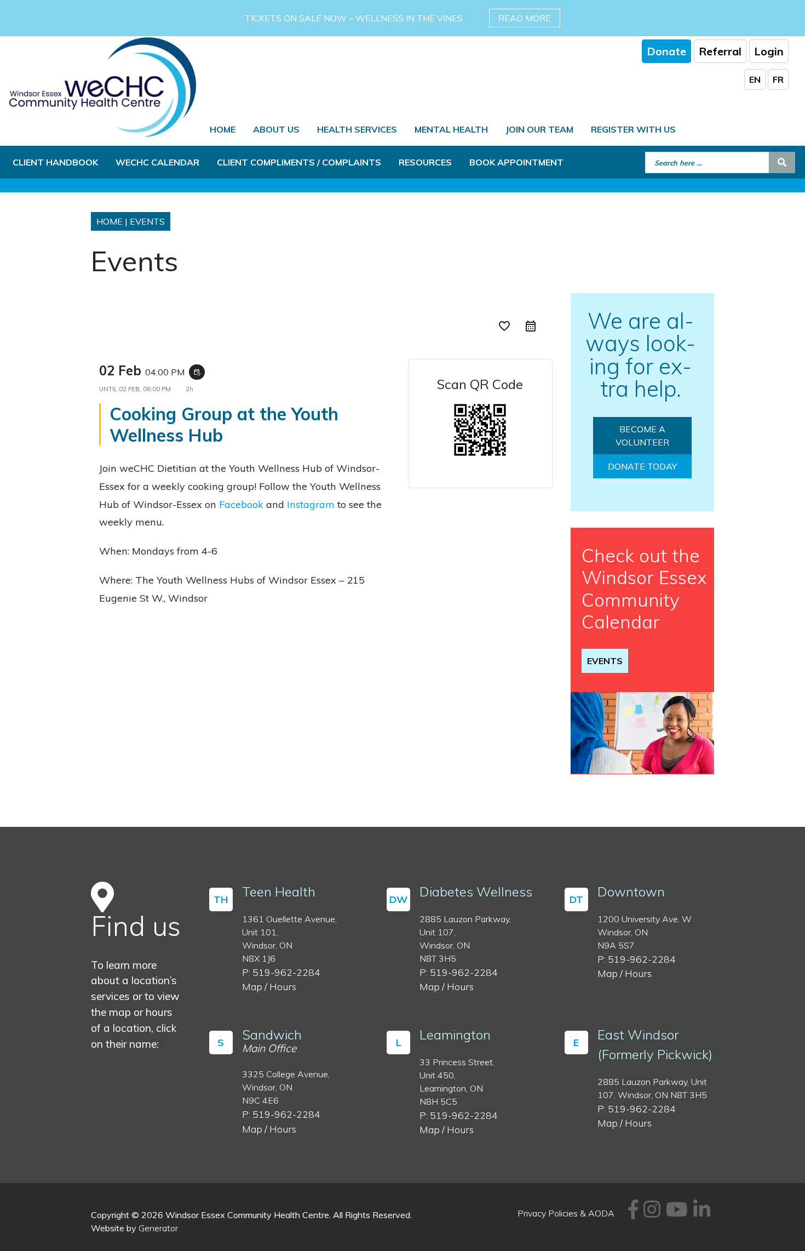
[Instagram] (650, 1213)
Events (605, 660)
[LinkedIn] (700, 1213)
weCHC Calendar (157, 162)
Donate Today (642, 466)
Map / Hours (269, 986)
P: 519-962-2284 (281, 972)
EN (755, 79)
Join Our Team (539, 129)
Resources (425, 162)
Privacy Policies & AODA (566, 1213)
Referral (720, 51)
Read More (524, 18)
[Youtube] (675, 1213)
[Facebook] (631, 1213)
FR (778, 79)
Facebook (241, 504)
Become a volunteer (642, 436)
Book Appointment (516, 162)
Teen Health (278, 891)
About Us (276, 129)
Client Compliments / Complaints (299, 162)
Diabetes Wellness (475, 891)
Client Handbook (55, 162)
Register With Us (633, 129)
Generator (158, 1228)
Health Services (357, 129)
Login (769, 51)
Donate (666, 51)
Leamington (455, 1034)
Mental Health (451, 129)
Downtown (631, 891)
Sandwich (272, 1034)
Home (222, 129)
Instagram (311, 504)
